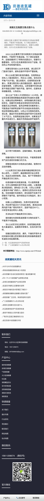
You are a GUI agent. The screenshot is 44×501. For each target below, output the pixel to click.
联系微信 (36, 498)
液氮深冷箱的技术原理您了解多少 (15, 289)
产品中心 (6, 498)
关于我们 (5, 409)
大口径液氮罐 (6, 375)
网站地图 (5, 433)
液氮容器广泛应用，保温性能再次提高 (17, 297)
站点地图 (5, 438)
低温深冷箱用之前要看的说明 (13, 285)
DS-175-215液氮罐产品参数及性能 (15, 278)
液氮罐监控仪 (6, 382)
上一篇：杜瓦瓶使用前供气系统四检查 (16, 242)
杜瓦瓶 (19, 69)
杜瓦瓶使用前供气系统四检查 (13, 309)
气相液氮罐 (5, 372)
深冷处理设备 (6, 386)
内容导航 (8, 15)
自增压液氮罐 (6, 368)
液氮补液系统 (6, 393)
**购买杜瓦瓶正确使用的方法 (13, 316)
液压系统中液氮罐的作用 (12, 320)
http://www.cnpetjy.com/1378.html (28, 251)
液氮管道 (5, 396)
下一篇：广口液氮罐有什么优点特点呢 (16, 245)
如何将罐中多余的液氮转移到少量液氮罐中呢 (19, 274)
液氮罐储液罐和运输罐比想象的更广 (16, 293)
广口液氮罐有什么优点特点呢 (13, 301)
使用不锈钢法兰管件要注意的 (13, 312)
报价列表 (5, 414)
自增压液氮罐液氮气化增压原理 (14, 282)
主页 (5, 20)
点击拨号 (21, 498)
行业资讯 (5, 419)
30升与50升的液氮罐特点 (12, 266)
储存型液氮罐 (6, 365)
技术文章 (12, 20)
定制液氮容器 (6, 389)
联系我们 (5, 429)
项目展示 (5, 424)
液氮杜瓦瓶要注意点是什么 (12, 305)
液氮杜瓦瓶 (10, 54)
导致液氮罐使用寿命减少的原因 (14, 270)
